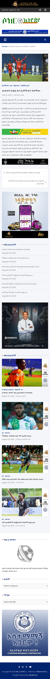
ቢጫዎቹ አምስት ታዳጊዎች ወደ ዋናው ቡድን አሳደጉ (19, 284)
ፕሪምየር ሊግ (24, 85)
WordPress (33, 675)
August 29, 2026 (8, 396)
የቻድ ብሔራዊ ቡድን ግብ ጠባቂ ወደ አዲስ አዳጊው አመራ (21, 266)
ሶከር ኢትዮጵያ (21, 671)
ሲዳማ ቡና (5, 85)
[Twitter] (26, 667)
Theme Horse (41, 671)
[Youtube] (30, 667)
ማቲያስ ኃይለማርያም (23, 439)
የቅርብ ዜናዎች (10, 355)
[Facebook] (19, 667)
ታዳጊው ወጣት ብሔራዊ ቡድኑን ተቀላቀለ (16, 249)
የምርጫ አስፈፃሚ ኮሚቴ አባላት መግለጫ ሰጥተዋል (23, 172)
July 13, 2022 (7, 95)
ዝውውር (16, 85)
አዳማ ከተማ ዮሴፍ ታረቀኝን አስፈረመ (14, 292)
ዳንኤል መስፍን (21, 396)
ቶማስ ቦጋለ (20, 482)
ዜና (11, 85)
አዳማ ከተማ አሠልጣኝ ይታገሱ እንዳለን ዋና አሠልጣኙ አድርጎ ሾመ (26, 182)
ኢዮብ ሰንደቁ (20, 525)
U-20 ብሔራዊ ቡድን (8, 390)
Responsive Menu (40, 10)
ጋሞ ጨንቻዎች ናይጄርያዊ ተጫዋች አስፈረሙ (17, 275)
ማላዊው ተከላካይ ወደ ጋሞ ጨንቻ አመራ (15, 258)
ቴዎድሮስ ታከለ (19, 95)
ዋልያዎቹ (17, 390)
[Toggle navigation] (5, 39)
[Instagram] (22, 667)
